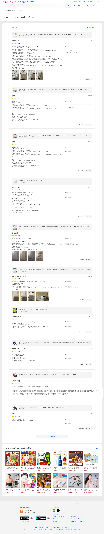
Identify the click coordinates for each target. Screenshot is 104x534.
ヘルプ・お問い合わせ (68, 529)
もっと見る (95, 448)
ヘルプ (100, 1)
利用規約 (45, 529)
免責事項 (56, 529)
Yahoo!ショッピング (38, 527)
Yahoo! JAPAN (77, 1)
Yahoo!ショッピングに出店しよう (90, 1)
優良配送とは (74, 516)
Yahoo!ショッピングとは (58, 516)
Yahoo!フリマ (67, 527)
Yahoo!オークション (58, 527)
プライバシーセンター (38, 529)
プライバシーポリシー (28, 529)
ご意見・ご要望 (77, 529)
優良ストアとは (56, 519)
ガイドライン (51, 529)
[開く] (15, 75)
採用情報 (61, 529)
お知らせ (55, 521)
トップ (4, 10)
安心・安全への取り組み (76, 519)
